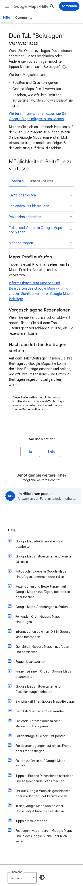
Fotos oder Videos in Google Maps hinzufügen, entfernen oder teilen (40, 574)
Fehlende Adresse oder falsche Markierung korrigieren (37, 723)
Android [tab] (18, 181)
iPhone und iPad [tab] (41, 181)
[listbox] (22, 878)
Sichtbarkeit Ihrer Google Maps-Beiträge (45, 701)
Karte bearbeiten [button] (22, 195)
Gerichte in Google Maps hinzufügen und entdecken (42, 649)
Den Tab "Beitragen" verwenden (40, 711)
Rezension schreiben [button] (25, 217)
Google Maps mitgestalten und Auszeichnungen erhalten (38, 689)
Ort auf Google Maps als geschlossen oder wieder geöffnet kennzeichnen (42, 793)
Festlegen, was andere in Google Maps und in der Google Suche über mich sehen (43, 836)
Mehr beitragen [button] (21, 243)
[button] (7, 6)
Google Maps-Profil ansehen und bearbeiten (39, 544)
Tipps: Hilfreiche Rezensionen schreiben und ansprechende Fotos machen (44, 778)
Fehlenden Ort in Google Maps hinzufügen (37, 619)
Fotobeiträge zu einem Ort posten (40, 736)
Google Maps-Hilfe (31, 6)
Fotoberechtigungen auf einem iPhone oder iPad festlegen (43, 748)
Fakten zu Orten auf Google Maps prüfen (40, 763)
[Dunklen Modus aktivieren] (42, 877)
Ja (30, 452)
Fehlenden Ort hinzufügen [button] (29, 206)
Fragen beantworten (30, 662)
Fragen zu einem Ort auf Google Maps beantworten (43, 674)
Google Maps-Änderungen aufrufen (41, 607)
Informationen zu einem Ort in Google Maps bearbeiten (42, 634)
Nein (51, 452)
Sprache (17, 872)
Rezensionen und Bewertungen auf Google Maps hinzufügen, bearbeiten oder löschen (42, 591)
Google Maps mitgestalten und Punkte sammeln (43, 559)
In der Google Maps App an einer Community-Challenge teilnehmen (39, 808)
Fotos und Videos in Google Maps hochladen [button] (35, 230)
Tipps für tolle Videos (31, 821)
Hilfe (6, 17)
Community (23, 17)
